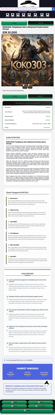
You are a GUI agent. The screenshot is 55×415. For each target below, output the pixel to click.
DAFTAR (40, 23)
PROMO (15, 402)
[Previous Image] (2, 60)
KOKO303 (8, 146)
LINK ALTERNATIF (41, 406)
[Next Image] (52, 60)
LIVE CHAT (28, 410)
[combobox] (26, 9)
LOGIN (14, 23)
